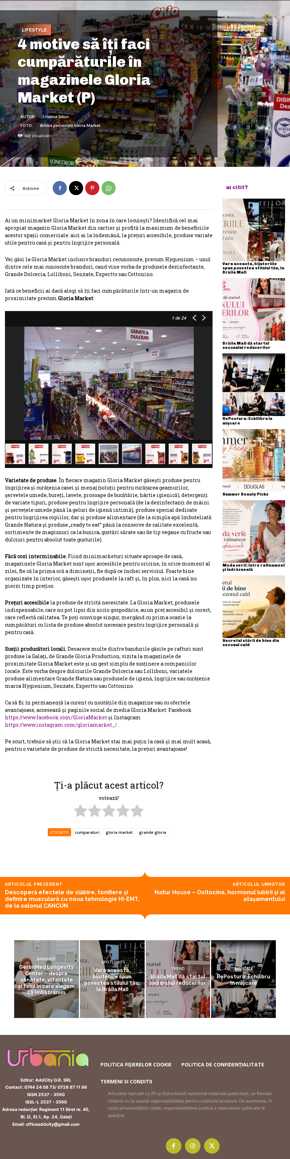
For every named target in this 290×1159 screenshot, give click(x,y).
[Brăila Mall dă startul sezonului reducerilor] (253, 309)
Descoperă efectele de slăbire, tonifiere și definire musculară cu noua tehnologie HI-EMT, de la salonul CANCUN (72, 899)
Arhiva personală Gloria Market (70, 125)
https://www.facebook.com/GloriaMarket (56, 717)
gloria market (119, 832)
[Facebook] (60, 188)
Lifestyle (34, 29)
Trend (178, 969)
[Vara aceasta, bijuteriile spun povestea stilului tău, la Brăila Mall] (253, 230)
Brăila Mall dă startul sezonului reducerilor (246, 345)
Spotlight (112, 962)
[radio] (80, 811)
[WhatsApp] (109, 188)
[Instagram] (193, 1146)
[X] (76, 188)
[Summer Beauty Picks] (253, 460)
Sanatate (46, 959)
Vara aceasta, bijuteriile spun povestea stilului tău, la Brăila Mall (253, 268)
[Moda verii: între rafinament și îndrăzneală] (253, 531)
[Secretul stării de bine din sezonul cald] (253, 606)
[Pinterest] (92, 188)
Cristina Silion (55, 116)
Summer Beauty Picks (245, 494)
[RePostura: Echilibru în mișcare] (253, 384)
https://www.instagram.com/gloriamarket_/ (61, 724)
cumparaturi (87, 832)
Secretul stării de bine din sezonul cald (250, 642)
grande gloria (152, 832)
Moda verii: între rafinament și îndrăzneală (253, 567)
